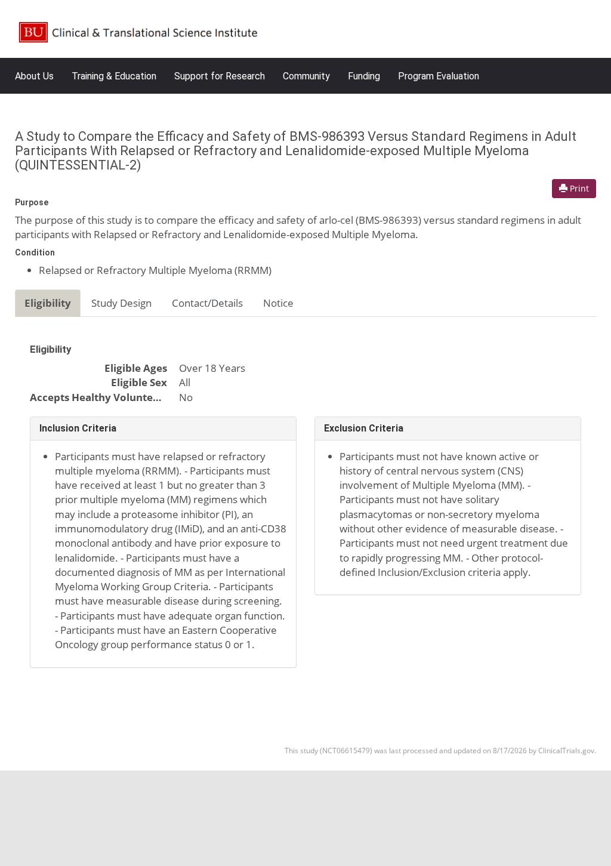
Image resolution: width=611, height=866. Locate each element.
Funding (364, 76)
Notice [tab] (278, 303)
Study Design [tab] (121, 303)
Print (578, 188)
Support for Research (219, 76)
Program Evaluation (438, 76)
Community (306, 76)
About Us (34, 76)
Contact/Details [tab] (207, 303)
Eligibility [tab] (47, 303)
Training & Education (114, 76)
